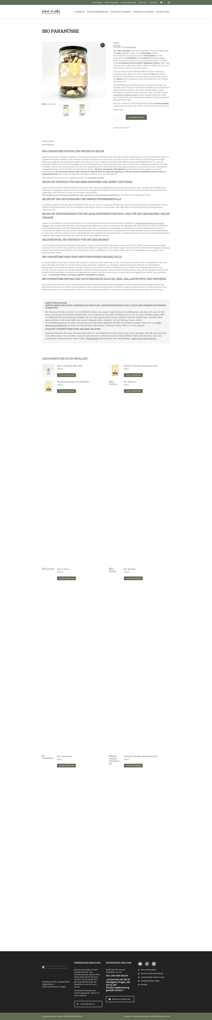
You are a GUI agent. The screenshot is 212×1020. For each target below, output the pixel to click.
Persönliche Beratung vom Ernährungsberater (85, 991)
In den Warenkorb (136, 117)
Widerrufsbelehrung (158, 1016)
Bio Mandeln (129, 569)
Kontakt (144, 984)
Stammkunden (92, 338)
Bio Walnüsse (130, 381)
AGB (168, 1016)
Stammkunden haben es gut (152, 977)
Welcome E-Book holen (121, 999)
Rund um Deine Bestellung (152, 973)
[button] (102, 45)
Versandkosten (130, 47)
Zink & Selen (63, 569)
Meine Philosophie (148, 970)
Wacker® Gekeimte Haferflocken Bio (140, 756)
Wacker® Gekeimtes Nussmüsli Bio (73, 381)
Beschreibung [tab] (48, 144)
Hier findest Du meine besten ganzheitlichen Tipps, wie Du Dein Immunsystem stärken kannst (81, 195)
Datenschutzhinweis (141, 1016)
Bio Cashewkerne (65, 756)
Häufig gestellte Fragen (150, 981)
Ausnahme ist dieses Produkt (125, 95)
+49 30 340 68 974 (87, 1004)
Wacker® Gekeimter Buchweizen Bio (140, 365)
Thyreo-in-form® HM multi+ (70, 365)
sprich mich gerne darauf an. (144, 338)
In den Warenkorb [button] (66, 375)
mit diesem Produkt (96, 178)
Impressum (128, 1016)
